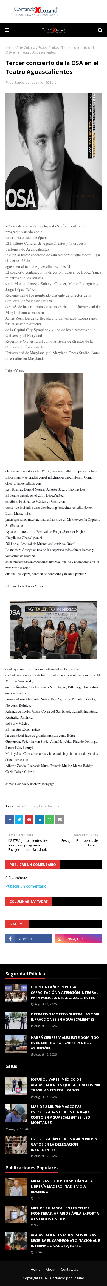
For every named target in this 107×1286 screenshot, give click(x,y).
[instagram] (78, 938)
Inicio (9, 47)
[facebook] (28, 938)
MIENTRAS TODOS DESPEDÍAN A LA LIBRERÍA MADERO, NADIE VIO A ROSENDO (62, 1186)
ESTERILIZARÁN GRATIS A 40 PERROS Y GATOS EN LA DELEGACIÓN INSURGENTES (64, 1144)
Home (35, 1269)
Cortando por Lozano (26, 82)
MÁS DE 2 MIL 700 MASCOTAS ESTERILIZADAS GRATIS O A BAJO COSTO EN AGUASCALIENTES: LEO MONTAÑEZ (60, 1114)
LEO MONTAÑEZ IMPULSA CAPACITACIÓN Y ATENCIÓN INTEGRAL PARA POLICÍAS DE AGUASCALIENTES (64, 992)
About (50, 1269)
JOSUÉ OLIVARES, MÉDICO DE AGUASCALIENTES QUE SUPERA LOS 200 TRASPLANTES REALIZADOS (65, 1085)
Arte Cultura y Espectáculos (37, 47)
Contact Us (69, 1269)
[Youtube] (28, 950)
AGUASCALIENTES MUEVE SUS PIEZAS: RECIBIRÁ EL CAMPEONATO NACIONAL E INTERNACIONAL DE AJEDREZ (65, 1240)
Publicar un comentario (26, 886)
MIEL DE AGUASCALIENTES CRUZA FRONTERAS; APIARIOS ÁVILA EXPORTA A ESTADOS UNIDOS (65, 1213)
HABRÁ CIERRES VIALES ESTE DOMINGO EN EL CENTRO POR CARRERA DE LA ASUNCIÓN (65, 1043)
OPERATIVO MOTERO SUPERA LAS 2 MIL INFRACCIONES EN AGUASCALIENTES (65, 1017)
